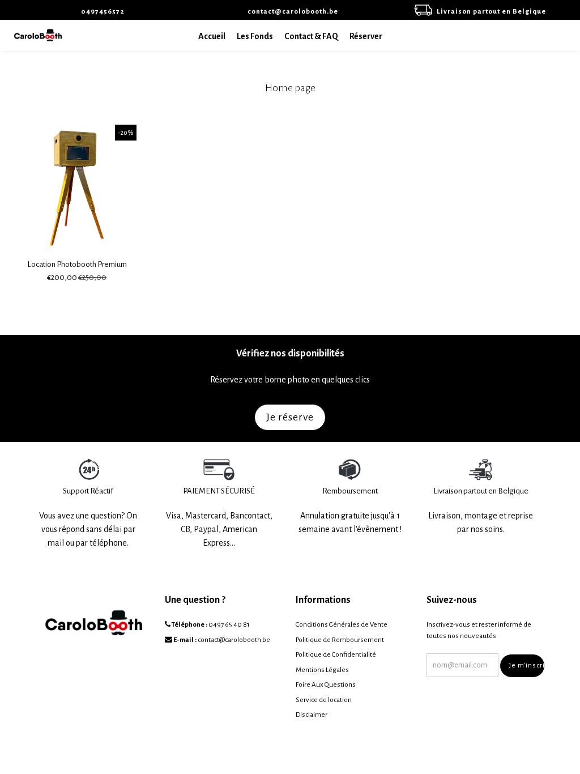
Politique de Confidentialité (336, 654)
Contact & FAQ (311, 36)
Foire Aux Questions (326, 684)
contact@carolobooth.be (234, 640)
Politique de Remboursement (340, 640)
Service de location (324, 700)
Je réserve (290, 417)
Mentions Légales (322, 670)
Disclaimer (311, 714)
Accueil (211, 36)
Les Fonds (255, 36)
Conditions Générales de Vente (341, 624)
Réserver (365, 36)
